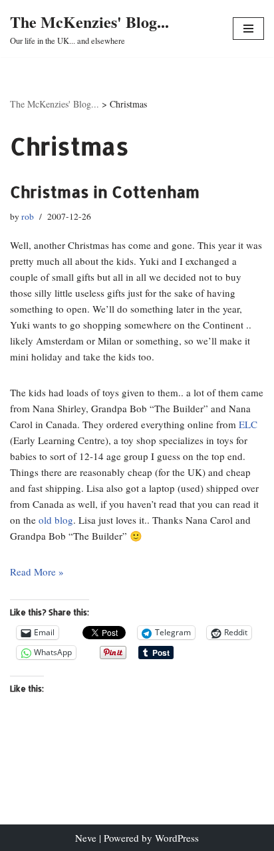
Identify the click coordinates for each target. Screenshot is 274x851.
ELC (248, 424)
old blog (56, 519)
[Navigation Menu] (248, 28)
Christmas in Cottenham (105, 191)
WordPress (177, 837)
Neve (85, 837)
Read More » (37, 571)
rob (27, 216)
